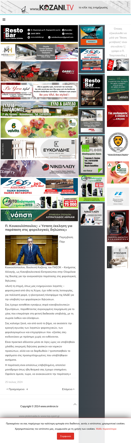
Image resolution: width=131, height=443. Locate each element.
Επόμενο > (68, 389)
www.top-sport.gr (50, 416)
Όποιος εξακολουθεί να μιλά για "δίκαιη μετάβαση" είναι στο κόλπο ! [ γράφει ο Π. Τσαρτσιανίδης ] (118, 42)
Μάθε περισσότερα (106, 428)
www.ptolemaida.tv (29, 416)
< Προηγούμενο (15, 389)
